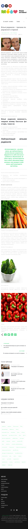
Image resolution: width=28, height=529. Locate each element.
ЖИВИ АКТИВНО (6, 515)
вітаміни (13, 432)
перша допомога (6, 450)
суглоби (9, 459)
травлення (4, 462)
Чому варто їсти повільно (17, 366)
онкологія (4, 447)
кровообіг (20, 441)
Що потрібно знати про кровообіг (9, 407)
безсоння (15, 426)
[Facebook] (2, 6)
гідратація (4, 435)
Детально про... (6, 32)
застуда (22, 438)
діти (20, 435)
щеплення (17, 462)
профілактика (18, 453)
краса (13, 441)
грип (18, 432)
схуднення (16, 459)
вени (17, 429)
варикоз (12, 429)
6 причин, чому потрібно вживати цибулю (11, 412)
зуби (3, 441)
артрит (9, 426)
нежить (8, 444)
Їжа (11, 32)
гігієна (23, 432)
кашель (8, 441)
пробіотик (15, 450)
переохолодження (21, 447)
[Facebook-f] (11, 510)
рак (10, 456)
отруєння (11, 447)
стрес (3, 459)
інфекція (10, 465)
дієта (24, 435)
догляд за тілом (13, 435)
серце (19, 456)
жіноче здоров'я (6, 438)
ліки (3, 444)
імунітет (24, 462)
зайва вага (15, 438)
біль (21, 426)
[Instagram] (6, 6)
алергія (4, 426)
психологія (4, 456)
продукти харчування (7, 453)
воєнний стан (5, 432)
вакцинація (5, 429)
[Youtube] (10, 6)
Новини (15, 32)
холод (10, 462)
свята (14, 456)
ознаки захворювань (17, 444)
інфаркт (4, 465)
